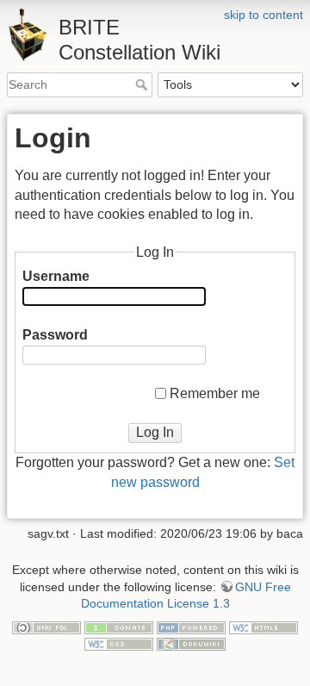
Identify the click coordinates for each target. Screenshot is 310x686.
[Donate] (118, 626)
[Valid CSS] (118, 644)
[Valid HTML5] (263, 626)
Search (143, 84)
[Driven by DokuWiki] (191, 644)
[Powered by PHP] (191, 626)
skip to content (263, 15)
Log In (155, 432)
